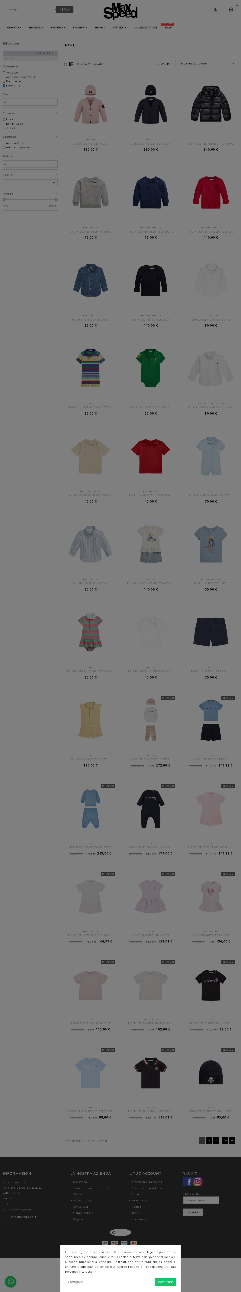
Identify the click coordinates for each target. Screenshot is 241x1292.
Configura (75, 1282)
